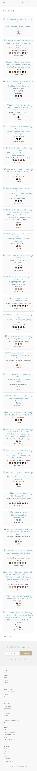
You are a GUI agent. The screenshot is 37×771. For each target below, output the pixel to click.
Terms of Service (8, 742)
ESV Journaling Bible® (18, 301)
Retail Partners (8, 689)
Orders (6, 754)
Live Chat (6, 751)
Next (5, 636)
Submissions (7, 758)
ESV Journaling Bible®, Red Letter (18, 339)
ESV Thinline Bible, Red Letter (18, 64)
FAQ (5, 756)
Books (6, 672)
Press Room (7, 718)
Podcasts (6, 715)
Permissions (7, 761)
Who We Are (7, 729)
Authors (6, 680)
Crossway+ (7, 697)
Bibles (6, 675)
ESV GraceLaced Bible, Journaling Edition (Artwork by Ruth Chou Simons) (18, 620)
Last (10, 636)
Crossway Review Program (11, 720)
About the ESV (8, 703)
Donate (6, 682)
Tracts (6, 677)
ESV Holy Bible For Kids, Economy (18, 398)
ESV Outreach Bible (18, 515)
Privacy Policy (8, 739)
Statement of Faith (9, 734)
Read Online (7, 706)
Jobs (5, 737)
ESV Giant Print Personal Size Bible (18, 415)
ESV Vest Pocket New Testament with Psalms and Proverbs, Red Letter (18, 579)
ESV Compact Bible (18, 496)
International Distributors (11, 692)
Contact (6, 749)
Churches (6, 694)
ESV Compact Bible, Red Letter (18, 598)
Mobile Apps (7, 708)
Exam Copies (8, 723)
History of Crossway (9, 732)
